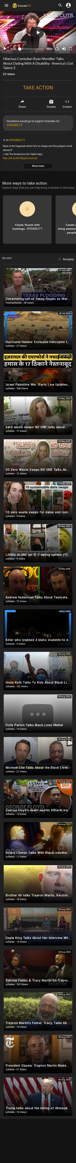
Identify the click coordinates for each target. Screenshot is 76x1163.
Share (22, 106)
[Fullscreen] (70, 49)
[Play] (5, 49)
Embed (67, 106)
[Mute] (64, 49)
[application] (38, 32)
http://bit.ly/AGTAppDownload (20, 158)
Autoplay (68, 259)
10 (57, 49)
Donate (51, 106)
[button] (38, 32)
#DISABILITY (15, 125)
